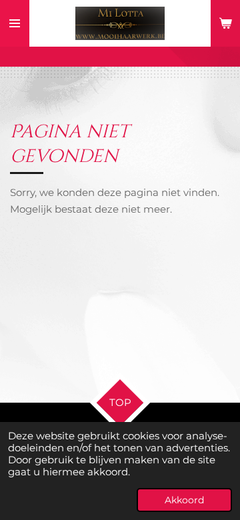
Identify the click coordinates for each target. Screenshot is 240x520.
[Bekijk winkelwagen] (225, 23)
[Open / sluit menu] (14, 23)
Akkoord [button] (184, 500)
